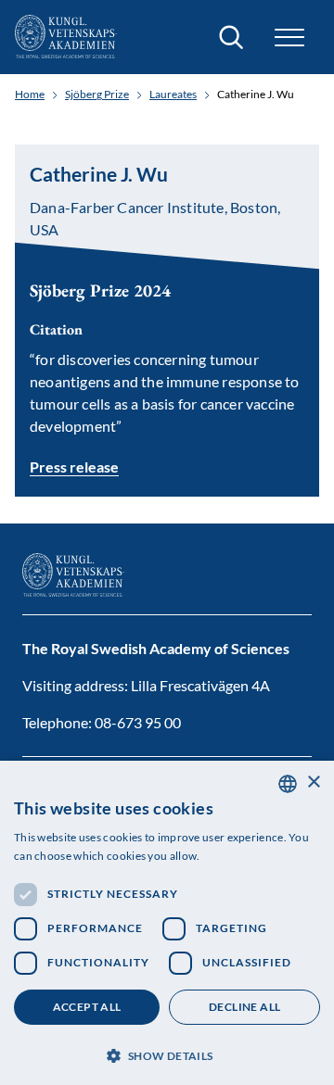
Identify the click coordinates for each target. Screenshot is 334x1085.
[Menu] (289, 37)
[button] (167, 1054)
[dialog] (167, 923)
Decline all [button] (244, 1007)
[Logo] (66, 37)
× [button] (313, 782)
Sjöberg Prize (97, 94)
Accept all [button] (87, 1007)
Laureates (173, 94)
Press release (74, 466)
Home (30, 94)
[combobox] (287, 784)
